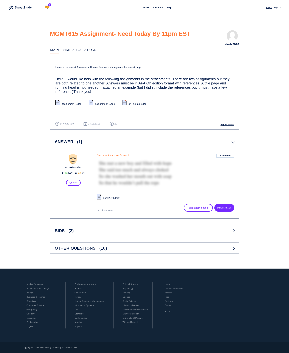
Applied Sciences (34, 284)
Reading (127, 292)
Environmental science (85, 284)
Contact (168, 305)
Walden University (131, 322)
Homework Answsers (75, 67)
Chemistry (31, 301)
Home (58, 67)
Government (80, 292)
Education (31, 318)
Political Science (130, 284)
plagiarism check (198, 207)
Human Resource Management (89, 301)
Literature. (158, 7)
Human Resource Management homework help (114, 67)
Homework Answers (174, 288)
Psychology (128, 288)
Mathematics (81, 318)
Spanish (78, 288)
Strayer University (131, 314)
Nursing (78, 322)
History (78, 297)
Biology (29, 292)
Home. (146, 7)
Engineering (32, 322)
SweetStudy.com (48, 347)
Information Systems (84, 305)
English (29, 326)
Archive (168, 292)
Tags (167, 297)
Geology (30, 314)
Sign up (277, 7)
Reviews (169, 301)
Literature (79, 314)
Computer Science (35, 305)
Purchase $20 (224, 207)
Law (76, 309)
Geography (31, 309)
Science (126, 297)
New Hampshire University (135, 309)
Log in (269, 7)
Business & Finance (35, 297)
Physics (78, 326)
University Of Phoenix (133, 318)
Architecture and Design (37, 288)
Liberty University (131, 305)
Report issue (227, 124)
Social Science (129, 301)
